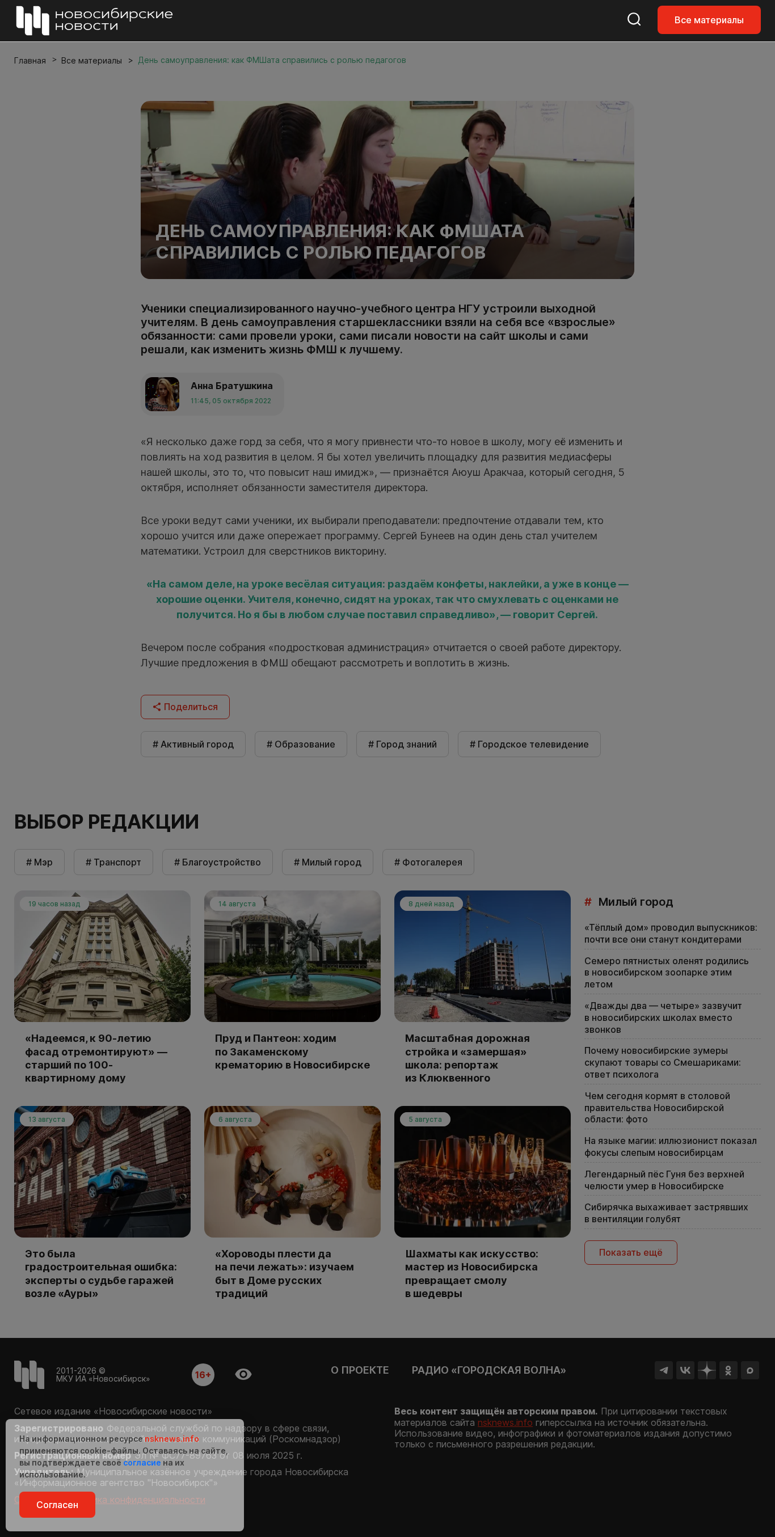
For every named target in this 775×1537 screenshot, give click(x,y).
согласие (142, 1462)
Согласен (57, 1504)
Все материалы (709, 20)
